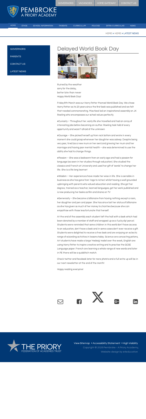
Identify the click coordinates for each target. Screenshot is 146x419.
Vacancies (85, 3)
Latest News (131, 33)
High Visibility (130, 343)
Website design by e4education (119, 352)
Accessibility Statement (106, 343)
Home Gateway (106, 3)
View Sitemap (82, 343)
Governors (65, 3)
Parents (15, 56)
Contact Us (128, 3)
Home (109, 33)
